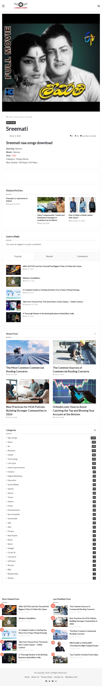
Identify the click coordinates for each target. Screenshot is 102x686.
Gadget (11, 548)
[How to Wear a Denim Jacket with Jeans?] (82, 204)
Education (12, 480)
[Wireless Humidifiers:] (13, 282)
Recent (49, 256)
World (10, 544)
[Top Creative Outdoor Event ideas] (60, 658)
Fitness (11, 531)
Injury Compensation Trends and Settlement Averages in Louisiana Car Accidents (51, 217)
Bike (9, 569)
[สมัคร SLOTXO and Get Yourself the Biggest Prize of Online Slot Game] (13, 270)
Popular (18, 256)
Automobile (12, 518)
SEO (9, 527)
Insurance (12, 557)
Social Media (13, 484)
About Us (35, 677)
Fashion (11, 472)
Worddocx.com (71, 677)
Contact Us (58, 677)
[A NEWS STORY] (20, 6)
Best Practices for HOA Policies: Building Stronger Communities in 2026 (26, 410)
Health (10, 455)
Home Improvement (16, 467)
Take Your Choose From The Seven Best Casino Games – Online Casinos (53, 302)
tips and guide (14, 514)
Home (10, 117)
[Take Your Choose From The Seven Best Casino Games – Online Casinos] (13, 305)
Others (10, 501)
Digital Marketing (15, 476)
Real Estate (12, 535)
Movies (11, 565)
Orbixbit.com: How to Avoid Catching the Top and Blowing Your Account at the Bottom (73, 410)
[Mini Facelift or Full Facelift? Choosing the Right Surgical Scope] (60, 646)
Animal (10, 578)
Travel (10, 497)
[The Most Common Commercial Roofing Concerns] (27, 352)
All (9, 446)
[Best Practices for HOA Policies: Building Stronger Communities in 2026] (27, 391)
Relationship (13, 574)
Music (10, 540)
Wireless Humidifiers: (31, 278)
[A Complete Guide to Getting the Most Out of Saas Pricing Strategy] (13, 294)
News (10, 442)
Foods (10, 506)
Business (11, 450)
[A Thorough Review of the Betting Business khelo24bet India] (13, 317)
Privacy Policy (46, 677)
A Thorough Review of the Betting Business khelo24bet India (48, 313)
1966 (14, 155)
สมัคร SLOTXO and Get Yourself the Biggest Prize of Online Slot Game (52, 266)
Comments (82, 256)
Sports (10, 493)
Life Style (12, 463)
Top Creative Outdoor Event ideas (84, 654)
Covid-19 (11, 552)
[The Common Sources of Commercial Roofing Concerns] (74, 352)
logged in (21, 244)
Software (12, 561)
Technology (13, 459)
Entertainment (14, 510)
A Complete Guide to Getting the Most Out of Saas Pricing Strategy (51, 290)
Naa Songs (19, 117)
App (9, 523)
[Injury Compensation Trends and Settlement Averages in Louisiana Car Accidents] (51, 204)
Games (11, 489)
